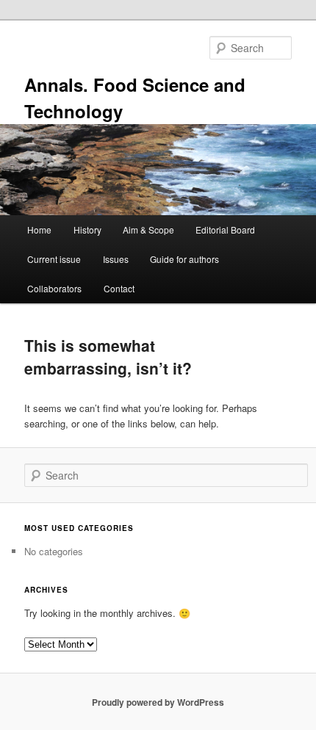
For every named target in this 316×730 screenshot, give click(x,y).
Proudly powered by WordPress (158, 702)
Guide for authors (184, 259)
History (87, 229)
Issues (116, 259)
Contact (119, 288)
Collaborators (54, 288)
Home (39, 229)
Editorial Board (225, 229)
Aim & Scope (148, 229)
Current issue (54, 259)
